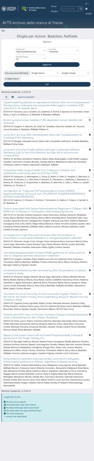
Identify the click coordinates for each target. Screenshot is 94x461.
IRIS (3, 30)
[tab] (6, 97)
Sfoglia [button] (54, 11)
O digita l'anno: (12, 78)
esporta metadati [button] (26, 97)
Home (53, 6)
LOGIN (88, 13)
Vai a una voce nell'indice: (17, 73)
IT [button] (86, 4)
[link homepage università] (34, 9)
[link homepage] (9, 9)
